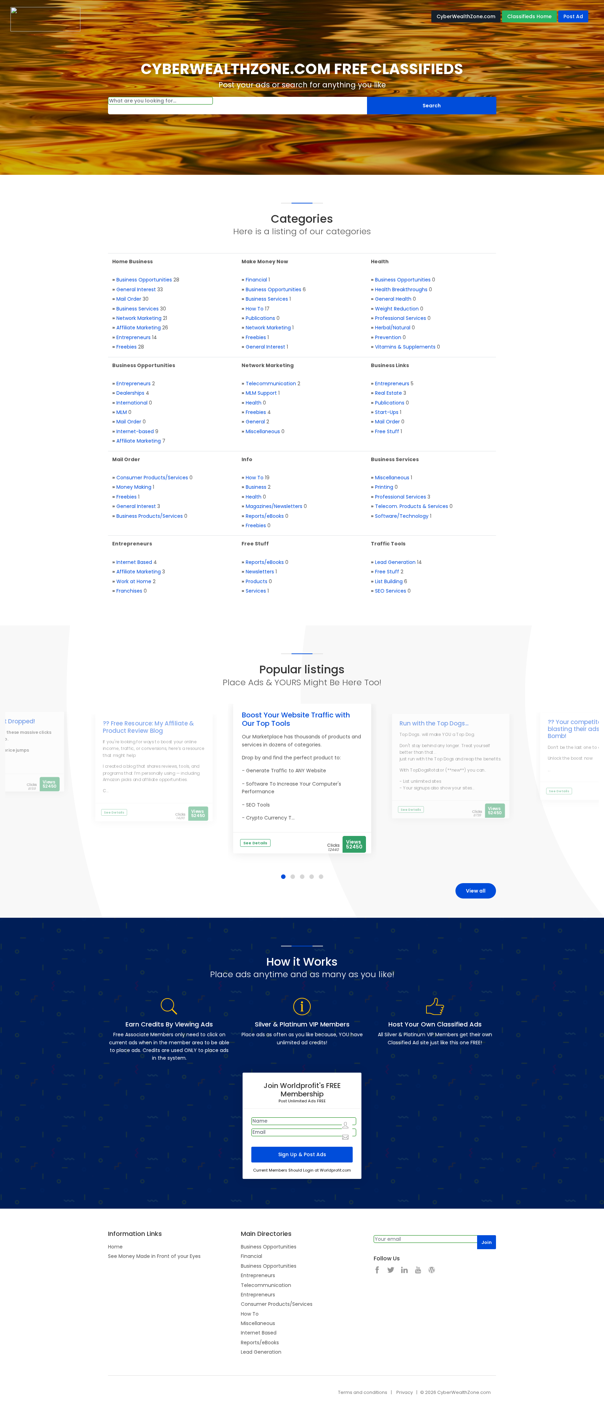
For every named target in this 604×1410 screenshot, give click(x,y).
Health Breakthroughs (401, 289)
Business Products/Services (149, 516)
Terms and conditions (362, 1392)
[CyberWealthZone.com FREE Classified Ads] (45, 18)
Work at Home (133, 581)
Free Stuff (387, 431)
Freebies (126, 346)
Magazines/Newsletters (274, 506)
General (255, 421)
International (132, 402)
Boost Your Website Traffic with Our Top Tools (296, 719)
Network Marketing (138, 318)
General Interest (136, 289)
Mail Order (128, 298)
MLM (121, 412)
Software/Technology (402, 516)
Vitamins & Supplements (405, 346)
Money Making (133, 487)
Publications (260, 318)
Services (256, 590)
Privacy (404, 1392)
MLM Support (261, 392)
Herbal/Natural (392, 327)
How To (255, 308)
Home (115, 1246)
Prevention (388, 337)
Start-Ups (386, 412)
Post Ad (573, 16)
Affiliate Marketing (138, 327)
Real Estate (388, 392)
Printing (384, 487)
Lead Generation (395, 562)
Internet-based (135, 431)
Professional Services (400, 318)
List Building (389, 581)
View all (476, 890)
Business (256, 487)
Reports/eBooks (265, 516)
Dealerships (130, 392)
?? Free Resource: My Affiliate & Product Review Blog (148, 727)
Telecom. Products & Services (411, 506)
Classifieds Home (529, 16)
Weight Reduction (397, 308)
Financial (256, 279)
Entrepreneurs (133, 337)
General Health (393, 298)
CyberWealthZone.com (466, 16)
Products (256, 581)
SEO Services (390, 590)
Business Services (137, 308)
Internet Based (134, 562)
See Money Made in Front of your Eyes (154, 1256)
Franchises (129, 590)
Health (253, 402)
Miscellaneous (263, 431)
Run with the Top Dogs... (433, 723)
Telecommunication (271, 383)
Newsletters (260, 571)
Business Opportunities (144, 279)
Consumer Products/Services (152, 477)
